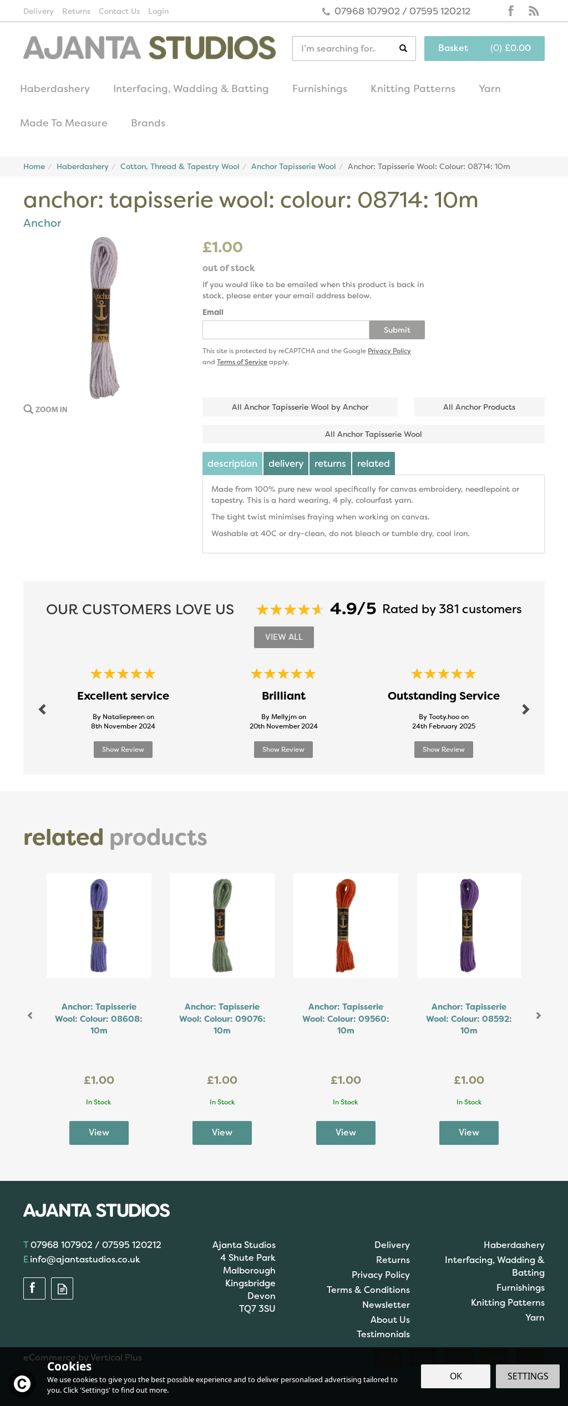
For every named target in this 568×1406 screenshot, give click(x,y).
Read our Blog (534, 11)
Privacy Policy (389, 351)
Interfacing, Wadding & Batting (495, 1266)
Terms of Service (242, 362)
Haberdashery (514, 1245)
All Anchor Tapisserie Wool (373, 434)
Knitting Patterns (508, 1302)
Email (213, 312)
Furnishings (520, 1287)
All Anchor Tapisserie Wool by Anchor (300, 407)
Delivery (285, 463)
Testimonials (383, 1334)
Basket (453, 48)
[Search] (407, 48)
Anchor (42, 223)
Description (232, 463)
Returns (330, 463)
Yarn (535, 1317)
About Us (390, 1320)
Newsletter (386, 1305)
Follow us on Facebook (511, 11)
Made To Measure (64, 123)
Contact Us (119, 11)
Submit (397, 330)
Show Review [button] (123, 749)
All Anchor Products (479, 407)
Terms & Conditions (368, 1290)
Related (373, 463)
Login (158, 11)
